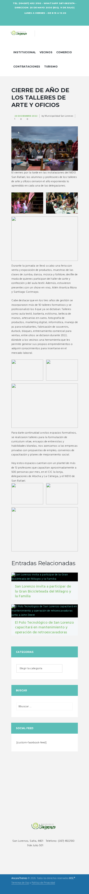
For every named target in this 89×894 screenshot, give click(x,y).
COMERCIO (64, 52)
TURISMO (51, 66)
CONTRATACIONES (26, 66)
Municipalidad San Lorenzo (59, 116)
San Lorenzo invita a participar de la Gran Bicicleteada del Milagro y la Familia (43, 591)
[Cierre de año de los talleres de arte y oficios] (44, 148)
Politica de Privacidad (43, 883)
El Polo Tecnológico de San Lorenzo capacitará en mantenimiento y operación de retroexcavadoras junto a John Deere (44, 630)
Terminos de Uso (20, 883)
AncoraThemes (19, 878)
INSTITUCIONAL (24, 52)
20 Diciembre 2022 (25, 116)
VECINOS (46, 52)
